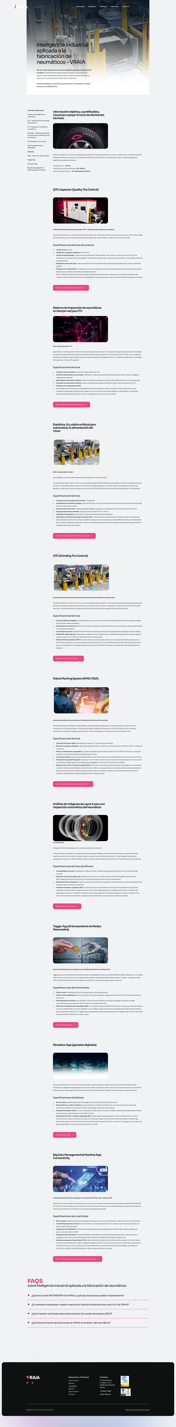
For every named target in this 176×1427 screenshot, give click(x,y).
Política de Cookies (143, 1410)
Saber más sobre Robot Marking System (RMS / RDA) (72, 784)
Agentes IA (103, 6)
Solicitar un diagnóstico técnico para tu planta (69, 288)
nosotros (114, 6)
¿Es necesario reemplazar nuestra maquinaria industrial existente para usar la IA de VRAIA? (80, 1304)
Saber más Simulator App (63, 1135)
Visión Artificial (73, 1381)
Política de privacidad (132, 1410)
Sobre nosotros (73, 1392)
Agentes (71, 1389)
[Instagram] (32, 1383)
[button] (87, 1295)
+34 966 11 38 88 (105, 1391)
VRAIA (29, 1410)
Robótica (71, 1383)
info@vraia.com (105, 1394)
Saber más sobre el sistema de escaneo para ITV (70, 404)
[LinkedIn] (27, 1383)
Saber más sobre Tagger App (64, 1025)
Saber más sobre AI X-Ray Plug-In (66, 906)
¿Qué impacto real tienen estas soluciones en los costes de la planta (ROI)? (71, 1313)
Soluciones (80, 6)
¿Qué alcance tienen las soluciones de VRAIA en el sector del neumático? (71, 1322)
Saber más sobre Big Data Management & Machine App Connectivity (76, 1259)
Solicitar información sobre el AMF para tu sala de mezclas (73, 536)
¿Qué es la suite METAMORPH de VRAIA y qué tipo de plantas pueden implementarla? (77, 1295)
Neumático (92, 6)
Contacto (125, 6)
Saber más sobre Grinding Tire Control (67, 658)
